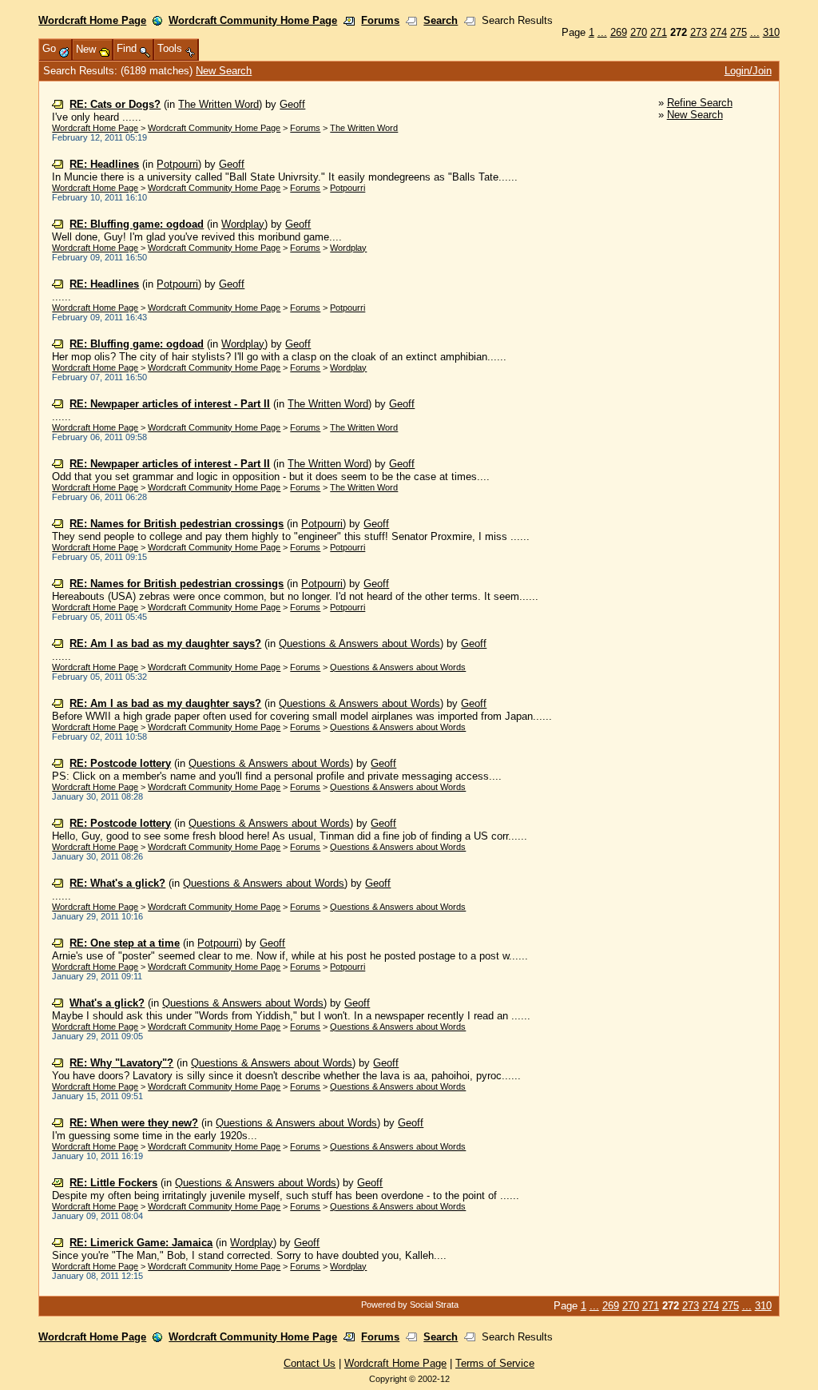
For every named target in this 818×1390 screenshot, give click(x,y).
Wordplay (242, 224)
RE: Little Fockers (113, 1183)
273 (698, 32)
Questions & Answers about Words (359, 643)
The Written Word (218, 104)
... (602, 32)
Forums (380, 20)
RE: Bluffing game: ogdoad (136, 224)
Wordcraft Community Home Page (253, 20)
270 (638, 32)
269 (618, 32)
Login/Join (748, 71)
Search (440, 20)
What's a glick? (107, 1003)
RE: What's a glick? (117, 883)
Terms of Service (494, 1363)
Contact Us (310, 1363)
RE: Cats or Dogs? (115, 104)
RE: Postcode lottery (120, 763)
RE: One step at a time (124, 943)
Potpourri (177, 164)
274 (718, 32)
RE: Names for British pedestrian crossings (176, 524)
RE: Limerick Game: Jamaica (140, 1243)
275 (738, 32)
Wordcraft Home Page (92, 20)
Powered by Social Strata (410, 1304)
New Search (224, 71)
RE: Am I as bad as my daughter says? (165, 643)
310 (771, 32)
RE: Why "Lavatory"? (121, 1063)
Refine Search (700, 103)
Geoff (292, 104)
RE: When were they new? (133, 1123)
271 (658, 32)
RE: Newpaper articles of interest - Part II (169, 404)
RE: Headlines (104, 164)
